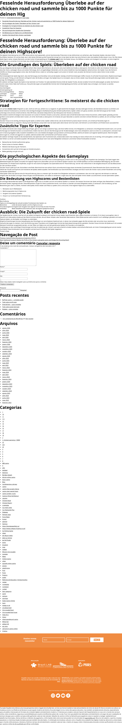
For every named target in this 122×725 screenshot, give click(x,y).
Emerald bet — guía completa (11, 304)
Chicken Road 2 (7, 503)
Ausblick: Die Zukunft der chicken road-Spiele (16, 35)
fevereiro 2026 (6, 342)
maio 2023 (5, 400)
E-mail (2, 271)
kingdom (5, 545)
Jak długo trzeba (7, 535)
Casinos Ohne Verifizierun (10, 496)
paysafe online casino (9, 563)
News (4, 556)
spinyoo (4, 596)
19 (3, 435)
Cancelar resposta (48, 243)
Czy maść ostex (7, 508)
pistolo (4, 566)
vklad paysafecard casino (10, 619)
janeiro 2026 (6, 344)
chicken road (54, 59)
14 (3, 426)
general (4, 522)
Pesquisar (3, 288)
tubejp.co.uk (6, 605)
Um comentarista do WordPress (13, 319)
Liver (3, 547)
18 (3, 433)
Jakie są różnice (7, 538)
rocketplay (5, 584)
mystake (5, 554)
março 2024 (6, 377)
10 (3, 414)
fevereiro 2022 (6, 403)
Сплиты (4, 631)
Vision (4, 617)
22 (3, 442)
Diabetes (5, 512)
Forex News (6, 517)
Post (7, 231)
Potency (4, 575)
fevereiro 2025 (6, 370)
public (4, 577)
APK (3, 468)
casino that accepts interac (10, 489)
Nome (2, 267)
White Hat (5, 622)
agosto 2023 (6, 393)
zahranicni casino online (10, 629)
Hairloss (4, 524)
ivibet (4, 533)
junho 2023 (5, 398)
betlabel (4, 470)
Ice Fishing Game (7, 531)
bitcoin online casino (8, 477)
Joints (4, 542)
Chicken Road (6, 501)
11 (3, 417)
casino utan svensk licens (10, 491)
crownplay (5, 505)
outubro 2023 (6, 389)
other (4, 561)
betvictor (5, 473)
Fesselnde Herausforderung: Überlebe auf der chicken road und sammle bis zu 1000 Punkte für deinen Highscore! (38, 21)
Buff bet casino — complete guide (12, 300)
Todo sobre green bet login (10, 307)
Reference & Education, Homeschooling (14, 580)
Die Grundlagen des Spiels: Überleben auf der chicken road (21, 23)
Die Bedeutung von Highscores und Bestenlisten (17, 33)
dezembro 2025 (7, 347)
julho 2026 (5, 330)
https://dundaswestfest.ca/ (10, 526)
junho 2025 (5, 361)
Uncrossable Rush (8, 610)
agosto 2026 (6, 328)
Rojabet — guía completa (10, 309)
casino (4, 487)
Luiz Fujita (26, 18)
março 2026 (6, 340)
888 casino (5, 463)
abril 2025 (5, 365)
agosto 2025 (6, 356)
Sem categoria (6, 591)
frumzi (4, 519)
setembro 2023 (7, 391)
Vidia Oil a (5, 615)
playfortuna (6, 568)
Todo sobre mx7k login (9, 302)
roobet (4, 589)
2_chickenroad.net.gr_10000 (11, 440)
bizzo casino (6, 480)
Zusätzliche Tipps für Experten (11, 28)
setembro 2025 (7, 354)
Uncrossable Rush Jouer (9, 612)
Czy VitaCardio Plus (8, 510)
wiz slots (5, 626)
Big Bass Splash (7, 475)
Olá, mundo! (29, 319)
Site (1, 276)
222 (3, 445)
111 (3, 419)
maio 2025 (5, 363)
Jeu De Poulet (6, 540)
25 (3, 447)
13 (3, 424)
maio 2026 (5, 335)
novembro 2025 (7, 349)
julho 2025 (5, 358)
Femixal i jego (6, 515)
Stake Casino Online (8, 601)
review (4, 582)
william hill (5, 624)
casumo (4, 498)
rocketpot (5, 587)
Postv (4, 573)
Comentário (4, 248)
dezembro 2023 (7, 384)
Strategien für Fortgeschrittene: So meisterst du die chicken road (22, 26)
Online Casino (6, 559)
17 (3, 431)
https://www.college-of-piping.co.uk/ (13, 529)
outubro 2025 (6, 351)
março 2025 (6, 368)
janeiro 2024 (6, 382)
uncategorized (6, 608)
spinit (4, 594)
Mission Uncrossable (8, 552)
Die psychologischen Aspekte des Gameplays (16, 30)
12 (3, 421)
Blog (3, 482)
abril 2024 (5, 375)
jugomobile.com (90, 718)
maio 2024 (5, 372)
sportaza (5, 598)
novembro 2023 (7, 386)
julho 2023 (5, 396)
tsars (3, 603)
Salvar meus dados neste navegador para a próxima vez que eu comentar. (23, 282)
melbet (4, 549)
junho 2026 (5, 333)
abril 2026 (5, 337)
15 (3, 428)
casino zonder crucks (9, 494)
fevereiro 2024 (6, 379)
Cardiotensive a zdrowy (9, 484)
